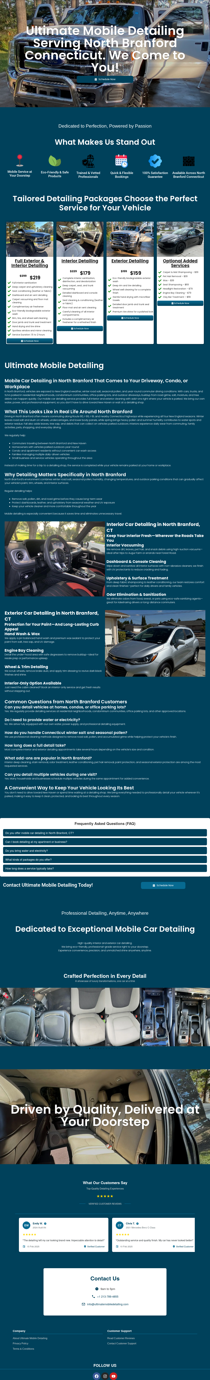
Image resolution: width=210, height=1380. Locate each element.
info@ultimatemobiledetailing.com (108, 1304)
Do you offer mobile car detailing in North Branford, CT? (39, 833)
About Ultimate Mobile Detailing (30, 1338)
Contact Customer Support (121, 1343)
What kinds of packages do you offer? (28, 859)
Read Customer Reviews (121, 1338)
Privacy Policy (20, 1343)
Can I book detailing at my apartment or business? (36, 842)
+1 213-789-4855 (107, 1296)
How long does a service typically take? (29, 868)
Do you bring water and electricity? (26, 851)
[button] (3, 1017)
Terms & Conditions (23, 1349)
